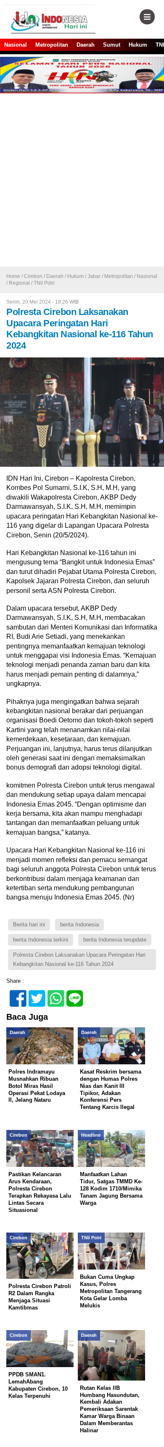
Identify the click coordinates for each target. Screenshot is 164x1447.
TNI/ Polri (44, 283)
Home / (15, 276)
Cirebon (33, 276)
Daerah (86, 45)
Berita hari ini (29, 924)
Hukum (138, 45)
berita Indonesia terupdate (114, 939)
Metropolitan (51, 45)
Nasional (15, 45)
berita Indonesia (79, 924)
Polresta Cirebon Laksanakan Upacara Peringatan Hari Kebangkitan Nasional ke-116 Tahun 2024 (79, 959)
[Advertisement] (82, 180)
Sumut (111, 45)
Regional (19, 283)
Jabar (94, 276)
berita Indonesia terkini (40, 939)
